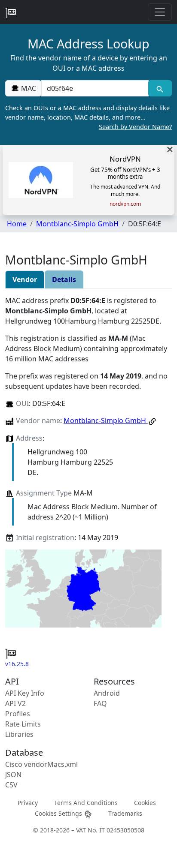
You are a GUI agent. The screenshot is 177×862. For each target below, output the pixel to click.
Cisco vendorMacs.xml (41, 764)
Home (17, 223)
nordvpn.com (125, 204)
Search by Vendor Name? (135, 127)
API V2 (15, 703)
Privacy (28, 802)
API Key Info (24, 693)
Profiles (17, 713)
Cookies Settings (59, 813)
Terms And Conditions (86, 802)
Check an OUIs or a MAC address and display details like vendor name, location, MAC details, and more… (88, 117)
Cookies (145, 802)
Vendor (24, 279)
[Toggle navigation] (160, 12)
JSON (13, 774)
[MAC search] (160, 88)
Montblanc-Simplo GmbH (77, 223)
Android (107, 693)
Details (64, 279)
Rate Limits (23, 724)
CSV (11, 785)
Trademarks (125, 813)
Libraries (19, 734)
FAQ (100, 703)
